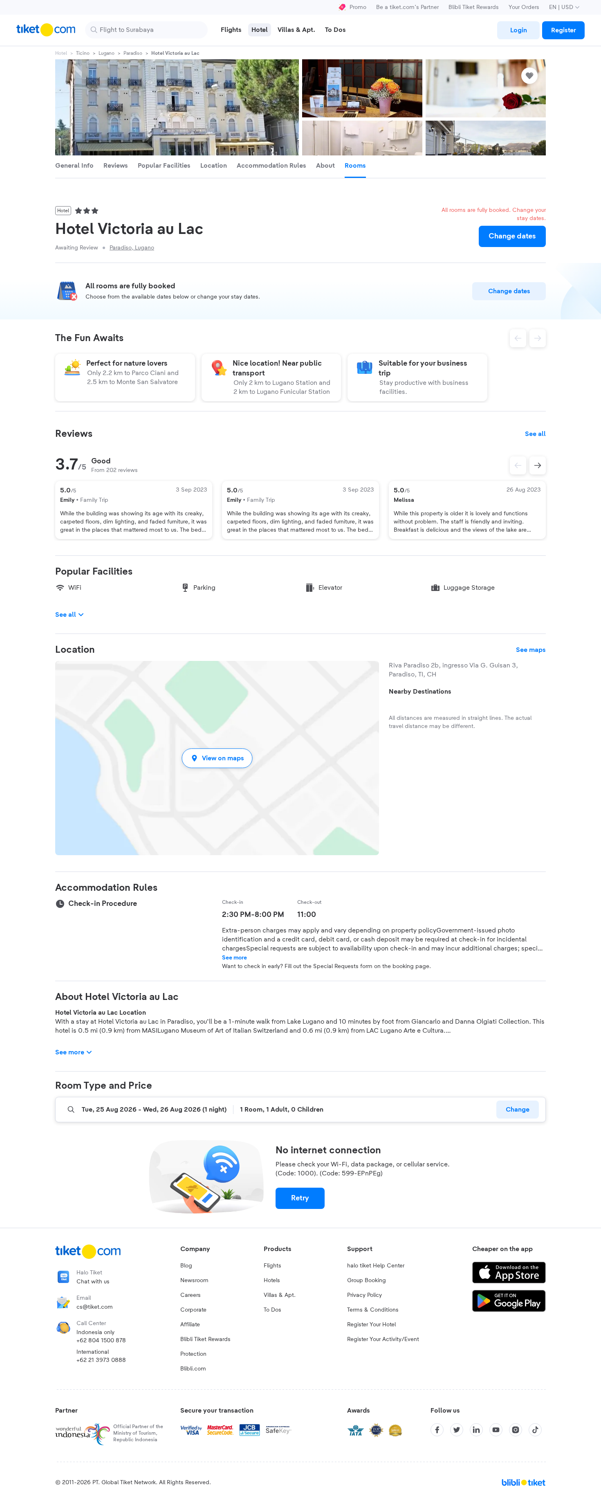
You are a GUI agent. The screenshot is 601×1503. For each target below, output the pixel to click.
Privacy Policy (364, 1295)
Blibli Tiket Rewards (474, 7)
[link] (518, 30)
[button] (217, 758)
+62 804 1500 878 (101, 1340)
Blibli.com (193, 1369)
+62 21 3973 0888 (101, 1360)
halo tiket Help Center (375, 1265)
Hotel (61, 53)
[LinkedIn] (476, 1429)
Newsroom (194, 1280)
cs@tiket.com (94, 1307)
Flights (272, 1265)
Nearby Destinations (420, 691)
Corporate (193, 1310)
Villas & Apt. (280, 1295)
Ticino (83, 53)
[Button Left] (518, 465)
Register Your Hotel (371, 1324)
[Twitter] (456, 1429)
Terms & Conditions (373, 1310)
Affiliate (190, 1324)
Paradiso (132, 53)
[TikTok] (535, 1429)
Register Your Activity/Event (383, 1339)
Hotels (272, 1280)
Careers (190, 1295)
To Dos (272, 1310)
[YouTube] (495, 1429)
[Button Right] (537, 465)
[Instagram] (515, 1429)
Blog (186, 1265)
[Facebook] (437, 1429)
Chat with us (93, 1281)
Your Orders (524, 7)
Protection (193, 1354)
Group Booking (366, 1280)
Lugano (106, 53)
